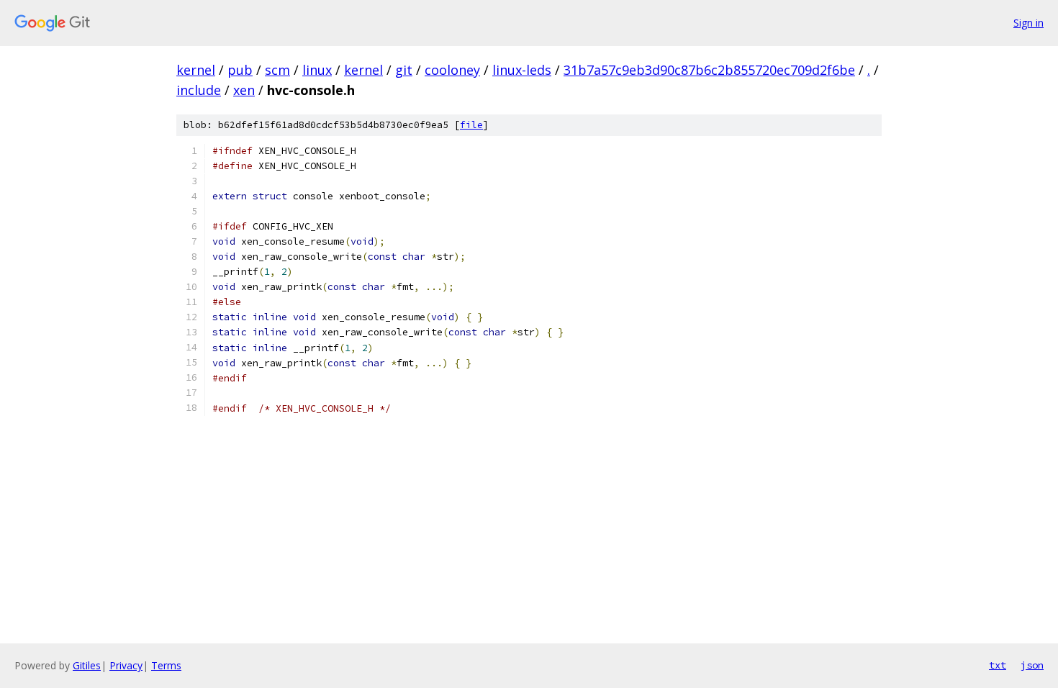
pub (240, 69)
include (198, 90)
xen (244, 90)
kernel (195, 69)
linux (317, 69)
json (1032, 664)
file (471, 125)
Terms (166, 665)
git (403, 69)
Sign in (1028, 23)
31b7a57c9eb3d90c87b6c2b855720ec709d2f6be (709, 69)
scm (277, 69)
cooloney (452, 69)
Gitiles (87, 665)
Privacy (126, 665)
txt (997, 664)
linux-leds (521, 69)
